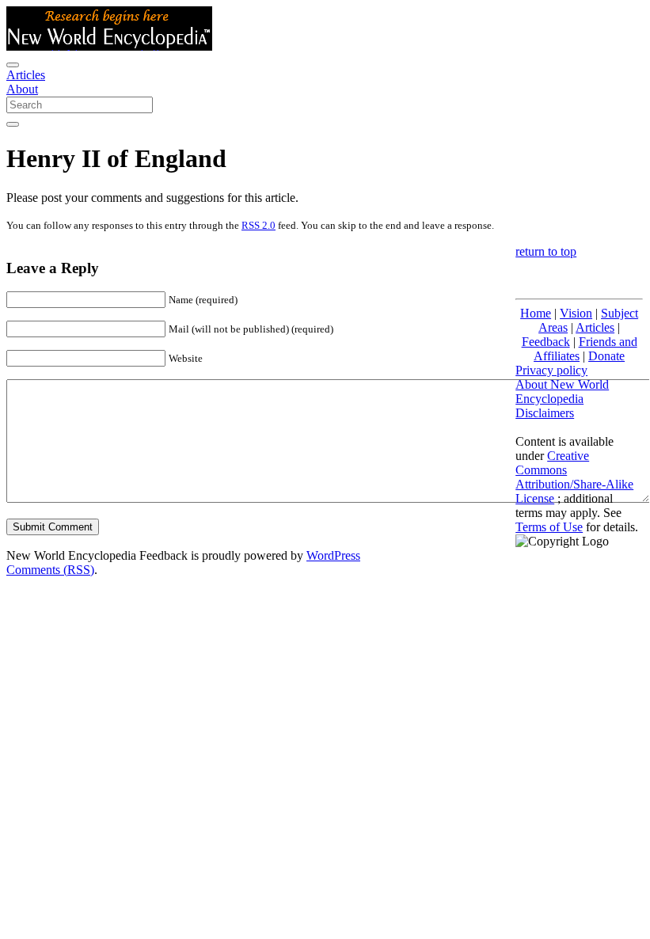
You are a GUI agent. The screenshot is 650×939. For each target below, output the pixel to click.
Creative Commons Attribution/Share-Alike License (574, 477)
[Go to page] (12, 124)
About (22, 89)
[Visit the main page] (109, 46)
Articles (25, 75)
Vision (576, 313)
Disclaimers (544, 413)
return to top (545, 251)
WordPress (333, 555)
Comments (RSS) (50, 569)
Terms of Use (549, 527)
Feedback (546, 341)
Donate (606, 356)
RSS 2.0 (258, 225)
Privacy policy (551, 370)
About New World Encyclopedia (562, 391)
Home (535, 313)
